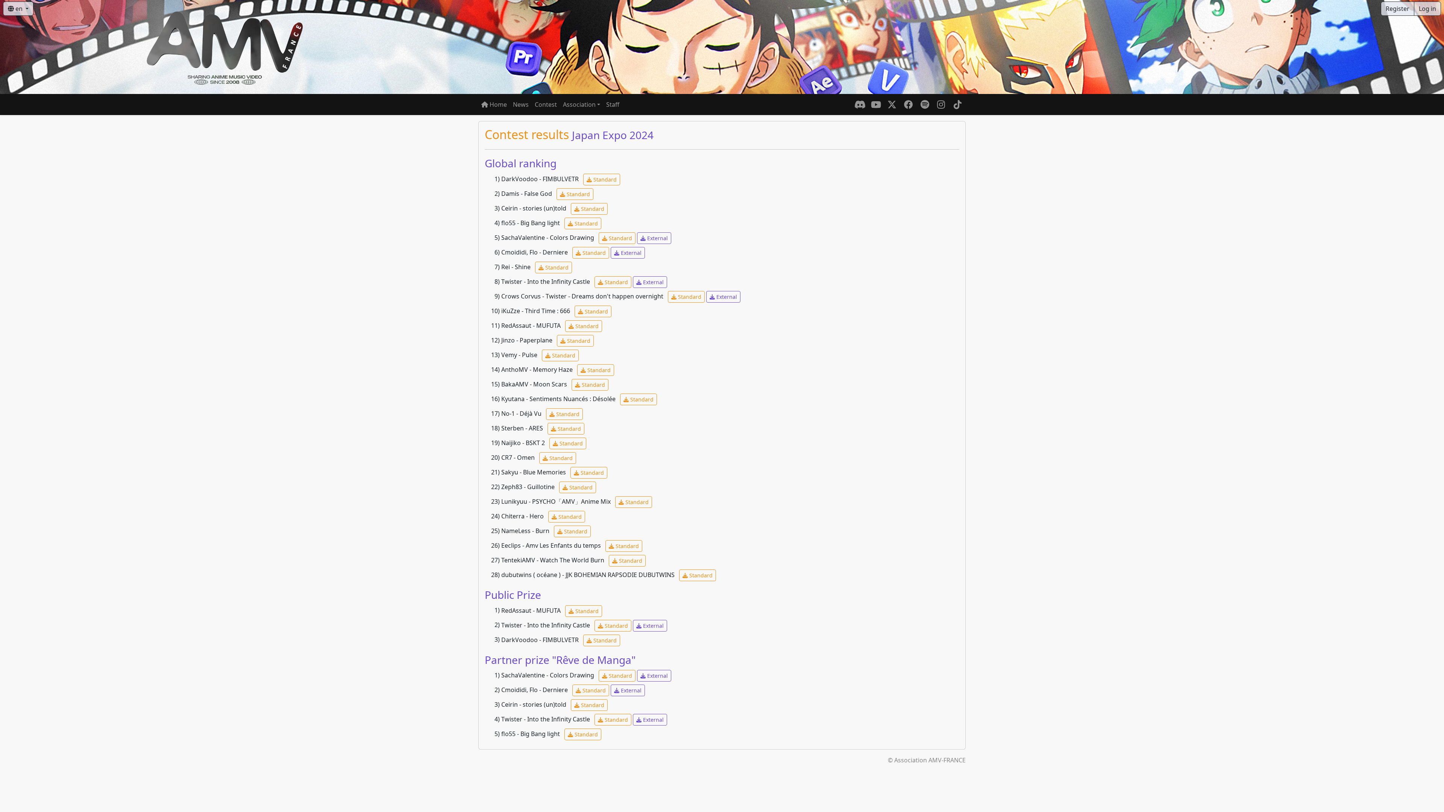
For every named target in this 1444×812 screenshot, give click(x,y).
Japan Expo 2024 (613, 135)
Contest (546, 104)
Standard (604, 179)
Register (1397, 9)
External (657, 238)
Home (497, 104)
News (521, 104)
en (19, 9)
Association (579, 104)
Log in (1427, 9)
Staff (612, 104)
